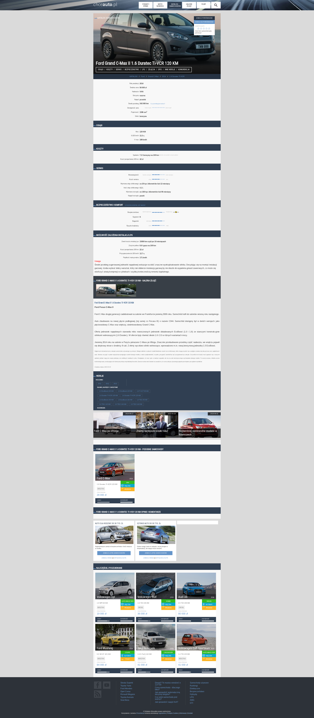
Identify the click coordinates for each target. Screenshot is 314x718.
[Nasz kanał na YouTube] (106, 689)
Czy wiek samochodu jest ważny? (166, 698)
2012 (107, 384)
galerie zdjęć (189, 5)
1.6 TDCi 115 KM (105, 404)
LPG (143, 69)
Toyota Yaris (125, 686)
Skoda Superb (126, 683)
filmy (204, 4)
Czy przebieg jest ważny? (157, 103)
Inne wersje (170, 69)
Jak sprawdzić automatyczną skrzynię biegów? (167, 693)
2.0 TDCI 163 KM (136, 404)
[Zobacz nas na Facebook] (97, 689)
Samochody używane (199, 683)
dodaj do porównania (204, 22)
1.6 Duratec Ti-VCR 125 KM (131, 395)
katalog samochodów (175, 5)
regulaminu (162, 713)
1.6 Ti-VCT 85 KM (143, 391)
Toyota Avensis (127, 697)
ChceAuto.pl (140, 713)
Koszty (109, 69)
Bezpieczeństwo (132, 69)
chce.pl (105, 3)
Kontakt (190, 713)
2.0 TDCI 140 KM (120, 404)
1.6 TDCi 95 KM (142, 400)
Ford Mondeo (126, 688)
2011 (99, 384)
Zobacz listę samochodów (114, 553)
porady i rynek (145, 5)
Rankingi (194, 686)
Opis (160, 69)
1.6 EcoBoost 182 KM (125, 400)
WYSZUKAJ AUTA (120, 558)
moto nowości (160, 5)
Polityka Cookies (172, 713)
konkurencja (184, 69)
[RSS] (97, 698)
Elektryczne (195, 688)
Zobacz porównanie (204, 18)
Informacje (182, 713)
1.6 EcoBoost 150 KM (106, 400)
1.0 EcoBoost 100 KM (106, 391)
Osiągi (100, 69)
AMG (192, 700)
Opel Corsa (125, 691)
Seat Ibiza (124, 700)
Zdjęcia (151, 69)
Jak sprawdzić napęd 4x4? (166, 702)
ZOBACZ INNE (106, 558)
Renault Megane (127, 694)
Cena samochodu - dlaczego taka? (167, 688)
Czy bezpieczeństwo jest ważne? (135, 205)
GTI (191, 703)
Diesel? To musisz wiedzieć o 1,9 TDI (168, 684)
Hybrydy (193, 694)
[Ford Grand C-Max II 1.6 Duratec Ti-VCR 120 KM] (106, 296)
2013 (115, 384)
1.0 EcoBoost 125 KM (125, 391)
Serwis (119, 69)
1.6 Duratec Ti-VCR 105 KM (108, 395)
